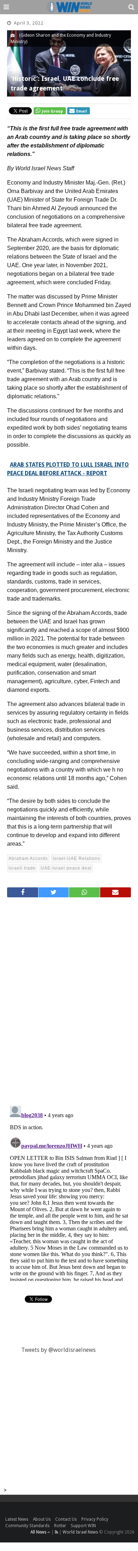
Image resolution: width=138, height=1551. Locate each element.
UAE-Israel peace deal (66, 868)
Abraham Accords (28, 858)
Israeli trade (22, 868)
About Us (42, 1519)
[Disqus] (69, 998)
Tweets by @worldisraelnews (58, 1350)
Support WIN (83, 1525)
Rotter (60, 1525)
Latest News (16, 1519)
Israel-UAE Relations (76, 858)
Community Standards (27, 1525)
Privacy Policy (94, 1519)
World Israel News (80, 1532)
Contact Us (66, 1519)
